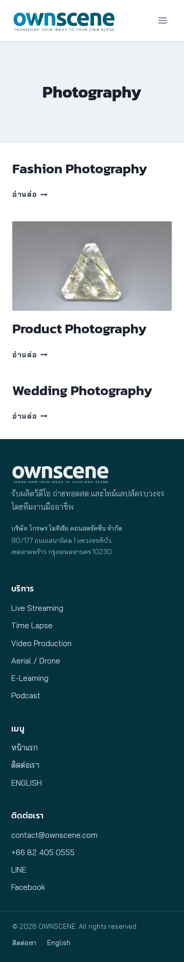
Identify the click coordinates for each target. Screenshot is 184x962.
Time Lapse (32, 625)
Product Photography (79, 328)
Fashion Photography (79, 168)
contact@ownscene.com (54, 835)
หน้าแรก (24, 747)
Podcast (25, 695)
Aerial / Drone (35, 661)
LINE (19, 870)
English (59, 942)
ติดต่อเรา (25, 765)
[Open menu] (162, 20)
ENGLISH (26, 783)
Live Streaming (37, 608)
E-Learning (30, 678)
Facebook (28, 887)
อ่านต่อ (30, 194)
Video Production (41, 643)
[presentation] (92, 266)
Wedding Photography (82, 390)
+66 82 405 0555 (43, 852)
